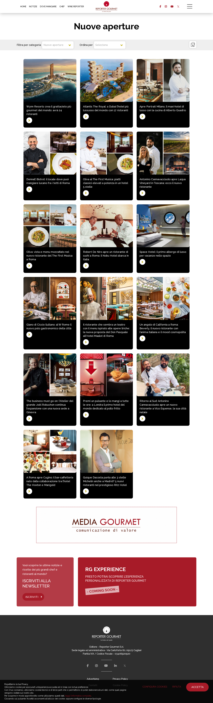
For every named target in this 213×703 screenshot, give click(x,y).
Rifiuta (176, 686)
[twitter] (178, 6)
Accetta (197, 687)
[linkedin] (115, 665)
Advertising (93, 679)
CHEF (62, 6)
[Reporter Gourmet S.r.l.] (106, 6)
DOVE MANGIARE (48, 6)
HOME (23, 6)
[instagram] (165, 6)
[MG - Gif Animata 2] (106, 525)
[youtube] (172, 6)
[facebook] (160, 6)
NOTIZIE (33, 6)
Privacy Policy (120, 679)
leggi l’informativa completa (78, 696)
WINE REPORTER (76, 6)
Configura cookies (154, 686)
